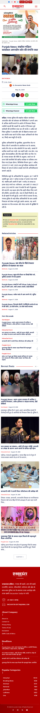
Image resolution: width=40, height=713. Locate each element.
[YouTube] (15, 2)
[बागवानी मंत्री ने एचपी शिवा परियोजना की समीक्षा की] (20, 474)
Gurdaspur (6, 319)
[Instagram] (12, 2)
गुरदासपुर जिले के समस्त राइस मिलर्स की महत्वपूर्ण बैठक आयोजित (16, 348)
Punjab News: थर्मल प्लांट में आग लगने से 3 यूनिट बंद (19, 295)
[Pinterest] (22, 95)
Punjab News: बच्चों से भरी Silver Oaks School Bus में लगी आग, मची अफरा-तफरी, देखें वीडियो (19, 285)
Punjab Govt (6, 345)
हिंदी (26, 1)
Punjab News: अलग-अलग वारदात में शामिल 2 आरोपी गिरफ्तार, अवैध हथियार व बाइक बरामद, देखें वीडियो (17, 324)
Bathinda (5, 41)
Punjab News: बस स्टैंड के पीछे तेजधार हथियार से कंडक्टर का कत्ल (18, 264)
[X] (18, 95)
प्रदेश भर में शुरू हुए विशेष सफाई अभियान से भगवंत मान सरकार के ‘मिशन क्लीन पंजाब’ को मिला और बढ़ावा (17, 358)
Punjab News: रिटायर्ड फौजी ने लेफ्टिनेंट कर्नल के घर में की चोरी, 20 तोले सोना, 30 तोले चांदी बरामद (20, 305)
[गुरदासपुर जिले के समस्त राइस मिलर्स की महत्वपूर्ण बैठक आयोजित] (20, 519)
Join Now (31, 104)
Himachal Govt (7, 330)
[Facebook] (9, 2)
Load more (19, 557)
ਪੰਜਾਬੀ (30, 1)
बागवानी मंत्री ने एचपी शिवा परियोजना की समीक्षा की (17, 341)
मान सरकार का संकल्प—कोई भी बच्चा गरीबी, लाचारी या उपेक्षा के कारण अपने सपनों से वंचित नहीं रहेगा (18, 333)
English (22, 1)
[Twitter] (18, 2)
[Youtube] (27, 710)
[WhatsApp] (27, 95)
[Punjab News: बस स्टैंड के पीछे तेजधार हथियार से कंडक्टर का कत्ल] (20, 248)
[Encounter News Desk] (11, 85)
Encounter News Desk (22, 85)
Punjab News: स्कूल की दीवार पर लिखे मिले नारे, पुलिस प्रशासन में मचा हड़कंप (18, 276)
